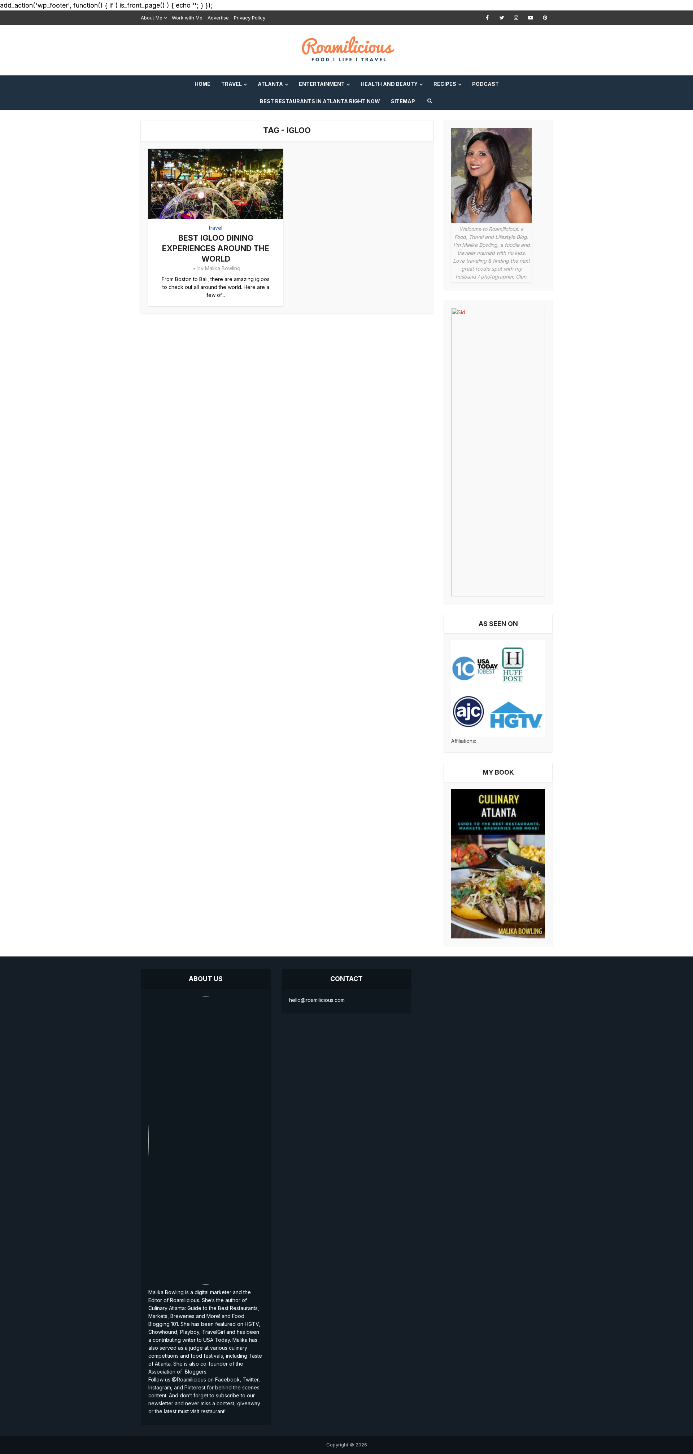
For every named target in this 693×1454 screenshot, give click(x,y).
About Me (151, 18)
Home (202, 84)
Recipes (444, 84)
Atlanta (270, 84)
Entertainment (322, 84)
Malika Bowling (222, 268)
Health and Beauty (389, 84)
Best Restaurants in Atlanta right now (320, 101)
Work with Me (187, 18)
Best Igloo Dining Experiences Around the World (215, 248)
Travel (231, 84)
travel (215, 228)
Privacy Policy (249, 18)
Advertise (218, 18)
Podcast (485, 84)
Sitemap (403, 101)
